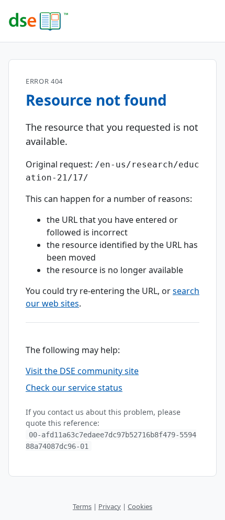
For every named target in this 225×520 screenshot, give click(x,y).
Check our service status (74, 387)
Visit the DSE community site (82, 371)
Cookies (140, 506)
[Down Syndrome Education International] (112, 20)
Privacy (109, 506)
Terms (82, 506)
